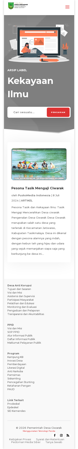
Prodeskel (13, 403)
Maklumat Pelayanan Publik (24, 342)
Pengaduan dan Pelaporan (23, 310)
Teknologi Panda (46, 431)
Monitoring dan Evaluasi (22, 306)
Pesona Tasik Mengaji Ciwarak (37, 188)
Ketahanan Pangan (19, 385)
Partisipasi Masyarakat (20, 299)
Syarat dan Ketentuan (50, 439)
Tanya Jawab (54, 442)
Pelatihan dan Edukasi (20, 303)
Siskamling (14, 378)
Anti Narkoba (15, 371)
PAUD (11, 389)
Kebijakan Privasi (20, 439)
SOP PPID (13, 331)
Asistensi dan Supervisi (21, 296)
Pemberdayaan (16, 364)
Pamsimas (13, 374)
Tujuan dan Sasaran (19, 289)
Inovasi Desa (15, 360)
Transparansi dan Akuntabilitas (25, 314)
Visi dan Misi (14, 292)
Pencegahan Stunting (20, 382)
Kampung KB (15, 357)
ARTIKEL (27, 200)
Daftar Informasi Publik (21, 339)
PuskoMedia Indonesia (34, 195)
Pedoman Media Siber (26, 442)
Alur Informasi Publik (19, 335)
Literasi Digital (16, 367)
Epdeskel (12, 407)
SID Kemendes (16, 410)
